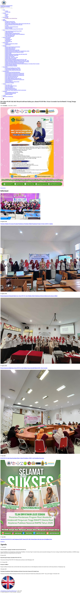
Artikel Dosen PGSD (9, 32)
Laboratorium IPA (8, 39)
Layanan (6, 25)
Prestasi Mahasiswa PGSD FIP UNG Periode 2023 (14, 75)
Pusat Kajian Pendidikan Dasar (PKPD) (12, 67)
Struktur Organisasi (8, 27)
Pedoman (4, 45)
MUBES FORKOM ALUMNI (11, 89)
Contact (4, 95)
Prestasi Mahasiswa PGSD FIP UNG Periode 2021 (14, 73)
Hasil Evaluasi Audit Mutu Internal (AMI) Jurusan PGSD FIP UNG (17, 23)
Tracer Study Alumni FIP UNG (11, 85)
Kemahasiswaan (6, 71)
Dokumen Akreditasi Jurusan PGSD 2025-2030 (14, 28)
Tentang (6, 10)
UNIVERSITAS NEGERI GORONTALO (8, 590)
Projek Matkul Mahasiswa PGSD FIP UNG (13, 78)
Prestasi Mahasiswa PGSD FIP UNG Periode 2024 (14, 79)
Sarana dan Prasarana (7, 37)
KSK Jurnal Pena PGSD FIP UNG (11, 76)
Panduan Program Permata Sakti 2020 (12, 49)
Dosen (6, 15)
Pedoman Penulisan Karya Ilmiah (11, 43)
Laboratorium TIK (8, 41)
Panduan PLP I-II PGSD (9, 56)
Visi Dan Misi (7, 11)
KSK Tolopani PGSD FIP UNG (11, 77)
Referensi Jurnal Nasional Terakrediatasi (12, 46)
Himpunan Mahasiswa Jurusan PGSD (12, 81)
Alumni (4, 83)
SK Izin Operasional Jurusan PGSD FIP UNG (13, 24)
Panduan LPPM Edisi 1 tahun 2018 (11, 55)
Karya (4, 29)
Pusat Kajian (5, 66)
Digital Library (5, 42)
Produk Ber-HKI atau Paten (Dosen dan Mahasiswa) (15, 34)
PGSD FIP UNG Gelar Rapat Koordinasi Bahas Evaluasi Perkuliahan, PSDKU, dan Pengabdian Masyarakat (22, 458)
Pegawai (6, 16)
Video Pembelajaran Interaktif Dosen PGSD (13, 30)
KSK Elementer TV (9, 80)
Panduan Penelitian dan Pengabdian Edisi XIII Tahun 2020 (16, 54)
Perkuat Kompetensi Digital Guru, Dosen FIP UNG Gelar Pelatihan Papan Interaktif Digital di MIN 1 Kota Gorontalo (23, 367)
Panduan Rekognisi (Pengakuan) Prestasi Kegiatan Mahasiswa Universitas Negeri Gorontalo (22, 63)
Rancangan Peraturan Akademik (11, 65)
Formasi (4, 13)
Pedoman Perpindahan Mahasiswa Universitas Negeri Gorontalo (17, 61)
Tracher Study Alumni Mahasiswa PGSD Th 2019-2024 (15, 90)
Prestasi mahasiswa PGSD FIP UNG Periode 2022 (14, 74)
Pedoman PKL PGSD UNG (10, 47)
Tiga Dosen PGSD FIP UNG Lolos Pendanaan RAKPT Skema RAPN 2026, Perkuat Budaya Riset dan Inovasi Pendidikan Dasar (26, 539)
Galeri (4, 19)
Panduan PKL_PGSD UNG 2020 (11, 57)
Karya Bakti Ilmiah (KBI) (10, 35)
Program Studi (5, 17)
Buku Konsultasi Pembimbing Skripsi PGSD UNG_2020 (15, 59)
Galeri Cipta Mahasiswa (9, 36)
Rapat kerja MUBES (9, 86)
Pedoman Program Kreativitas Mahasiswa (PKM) (14, 52)
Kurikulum (5, 91)
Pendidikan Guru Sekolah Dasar (11, 18)
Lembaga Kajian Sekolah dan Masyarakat (13, 70)
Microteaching (7, 40)
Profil (4, 9)
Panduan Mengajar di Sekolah (10, 58)
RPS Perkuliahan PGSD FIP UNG (11, 92)
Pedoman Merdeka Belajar (10, 48)
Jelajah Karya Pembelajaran (8, 96)
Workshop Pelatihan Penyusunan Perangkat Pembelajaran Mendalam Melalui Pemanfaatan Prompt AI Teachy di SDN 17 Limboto (26, 223)
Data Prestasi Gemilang (9, 82)
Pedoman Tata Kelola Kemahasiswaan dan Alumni (14, 62)
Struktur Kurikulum (8, 94)
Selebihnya (2, 541)
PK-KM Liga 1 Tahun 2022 (10, 22)
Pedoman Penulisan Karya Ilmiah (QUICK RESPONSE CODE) (17, 51)
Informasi (4, 20)
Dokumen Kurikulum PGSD (10, 93)
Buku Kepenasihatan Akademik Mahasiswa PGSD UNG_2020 (17, 60)
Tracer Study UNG (8, 84)
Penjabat (6, 14)
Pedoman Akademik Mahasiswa (11, 64)
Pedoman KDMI (8, 53)
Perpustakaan (7, 38)
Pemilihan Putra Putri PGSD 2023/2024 (12, 72)
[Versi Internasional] (3, 99)
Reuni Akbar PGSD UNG (10, 88)
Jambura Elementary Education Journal (12, 33)
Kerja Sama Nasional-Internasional (11, 26)
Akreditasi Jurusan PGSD (10, 21)
